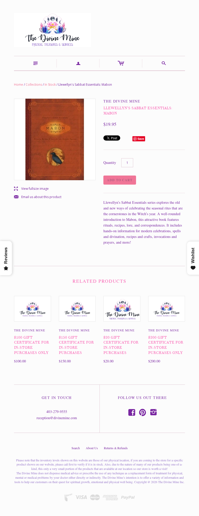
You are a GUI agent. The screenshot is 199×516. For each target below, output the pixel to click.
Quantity (109, 162)
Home (18, 84)
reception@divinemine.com (57, 417)
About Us (92, 448)
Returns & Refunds (116, 448)
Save (141, 139)
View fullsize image (31, 189)
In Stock (50, 84)
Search (76, 448)
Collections (34, 84)
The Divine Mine (29, 330)
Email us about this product (37, 197)
